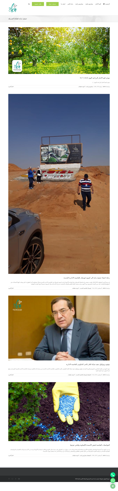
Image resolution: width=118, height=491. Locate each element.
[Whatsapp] (112, 480)
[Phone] (112, 474)
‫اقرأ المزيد (10, 86)
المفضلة (89, 374)
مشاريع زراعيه (89, 86)
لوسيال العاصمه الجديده (85, 288)
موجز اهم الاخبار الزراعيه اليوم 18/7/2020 (95, 78)
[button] (29, 4)
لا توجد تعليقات (81, 86)
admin (104, 86)
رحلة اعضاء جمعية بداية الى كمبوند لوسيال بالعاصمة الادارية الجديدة (87, 278)
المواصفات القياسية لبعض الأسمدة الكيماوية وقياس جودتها (90, 445)
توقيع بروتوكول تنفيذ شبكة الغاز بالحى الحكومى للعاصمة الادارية (88, 364)
